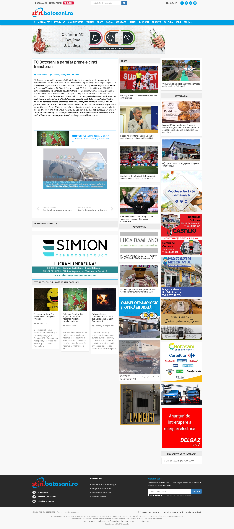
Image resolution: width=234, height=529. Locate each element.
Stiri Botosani (42, 75)
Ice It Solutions (99, 496)
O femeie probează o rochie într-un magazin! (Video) (44, 316)
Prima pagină (145, 512)
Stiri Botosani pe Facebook (179, 460)
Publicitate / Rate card (172, 512)
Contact (157, 512)
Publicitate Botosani (101, 492)
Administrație (75, 22)
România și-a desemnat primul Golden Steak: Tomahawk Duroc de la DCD (138, 290)
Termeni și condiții (89, 521)
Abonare (196, 491)
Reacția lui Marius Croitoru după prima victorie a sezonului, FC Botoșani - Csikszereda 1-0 (136, 218)
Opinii (178, 22)
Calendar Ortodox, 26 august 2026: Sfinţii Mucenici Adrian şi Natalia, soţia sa (73, 318)
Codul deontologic (193, 512)
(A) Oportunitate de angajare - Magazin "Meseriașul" (180, 164)
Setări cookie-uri (145, 521)
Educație (156, 22)
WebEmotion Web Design (104, 484)
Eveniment (59, 22)
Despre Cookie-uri (129, 521)
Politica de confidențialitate (178, 495)
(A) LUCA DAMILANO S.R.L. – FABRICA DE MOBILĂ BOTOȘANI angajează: (138, 257)
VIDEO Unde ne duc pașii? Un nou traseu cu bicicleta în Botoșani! (181, 85)
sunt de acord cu (170, 495)
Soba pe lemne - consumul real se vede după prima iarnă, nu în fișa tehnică (102, 318)
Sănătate (121, 22)
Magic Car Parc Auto (101, 488)
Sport (100, 22)
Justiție (132, 22)
